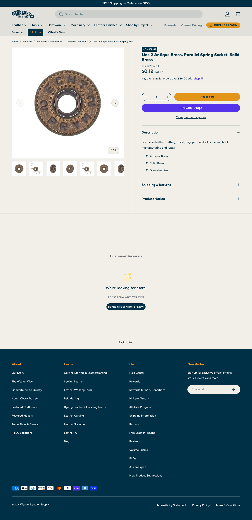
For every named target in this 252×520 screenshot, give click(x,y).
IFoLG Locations (22, 432)
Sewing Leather (73, 381)
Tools (35, 25)
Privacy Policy (201, 505)
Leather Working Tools (78, 390)
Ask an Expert (137, 467)
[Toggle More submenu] (22, 32)
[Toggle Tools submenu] (41, 25)
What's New (56, 32)
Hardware (55, 25)
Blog (67, 441)
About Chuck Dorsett (25, 398)
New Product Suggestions (145, 475)
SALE (33, 32)
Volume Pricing (191, 25)
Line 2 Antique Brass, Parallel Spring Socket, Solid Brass (114, 41)
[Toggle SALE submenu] (40, 32)
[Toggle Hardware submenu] (65, 25)
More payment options (191, 117)
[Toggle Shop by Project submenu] (151, 25)
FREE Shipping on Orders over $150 (126, 3)
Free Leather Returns (142, 432)
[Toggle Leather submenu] (25, 25)
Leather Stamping (75, 424)
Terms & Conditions (228, 505)
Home (15, 41)
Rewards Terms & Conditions (147, 390)
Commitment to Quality (27, 390)
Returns (134, 424)
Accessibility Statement (171, 505)
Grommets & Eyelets (77, 41)
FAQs (132, 458)
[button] (238, 14)
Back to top (126, 342)
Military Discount (140, 398)
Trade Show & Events (25, 424)
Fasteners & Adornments (49, 41)
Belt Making (71, 398)
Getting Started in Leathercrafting (85, 373)
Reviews (134, 441)
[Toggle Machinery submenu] (88, 25)
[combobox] (129, 14)
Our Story (18, 373)
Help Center (136, 373)
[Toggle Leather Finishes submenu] (120, 25)
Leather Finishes (105, 25)
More (15, 32)
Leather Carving (74, 415)
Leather (17, 25)
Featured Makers (22, 415)
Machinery (78, 25)
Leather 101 (71, 432)
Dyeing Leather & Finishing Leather (85, 407)
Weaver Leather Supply (34, 504)
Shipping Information (142, 415)
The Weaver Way (22, 381)
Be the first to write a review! (126, 306)
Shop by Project (137, 25)
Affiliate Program (140, 407)
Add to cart (207, 96)
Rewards (170, 25)
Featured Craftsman (24, 407)
